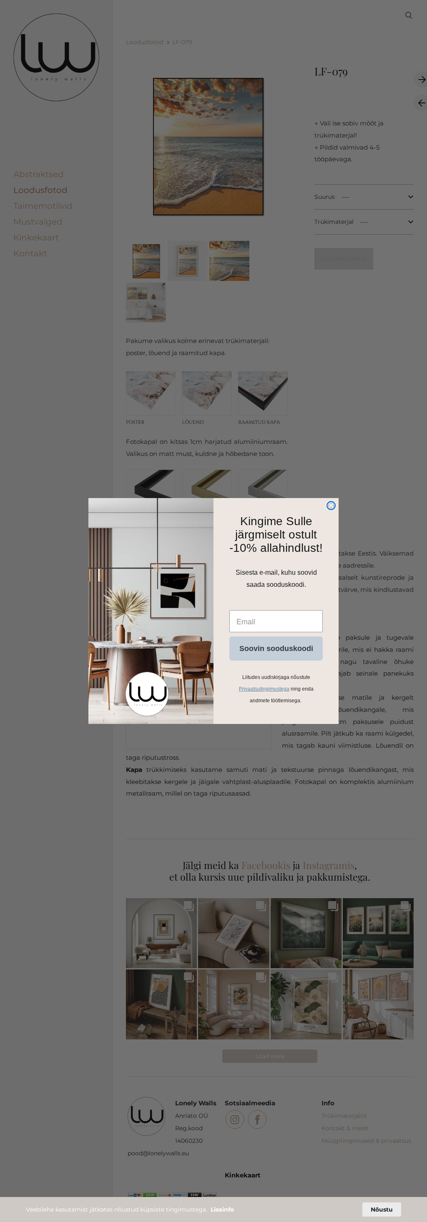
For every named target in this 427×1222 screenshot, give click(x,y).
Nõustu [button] (382, 1209)
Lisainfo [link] (222, 1209)
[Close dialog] (331, 505)
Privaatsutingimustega (264, 689)
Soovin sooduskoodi (276, 648)
